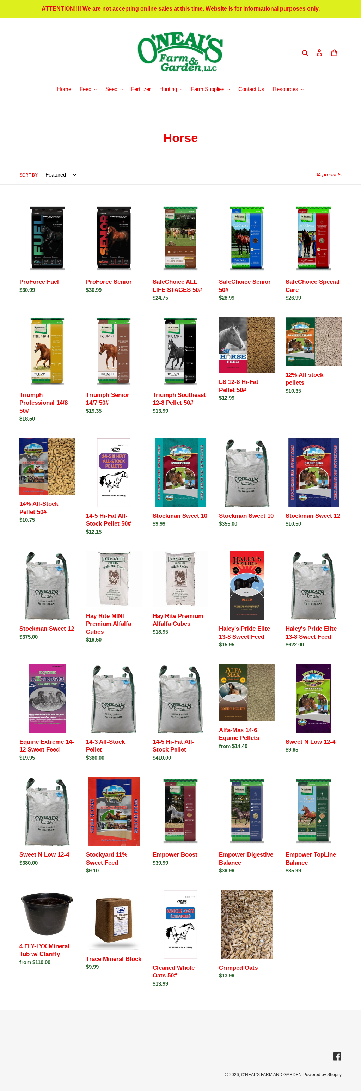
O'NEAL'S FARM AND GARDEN (271, 1074)
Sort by (28, 175)
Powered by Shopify (322, 1074)
